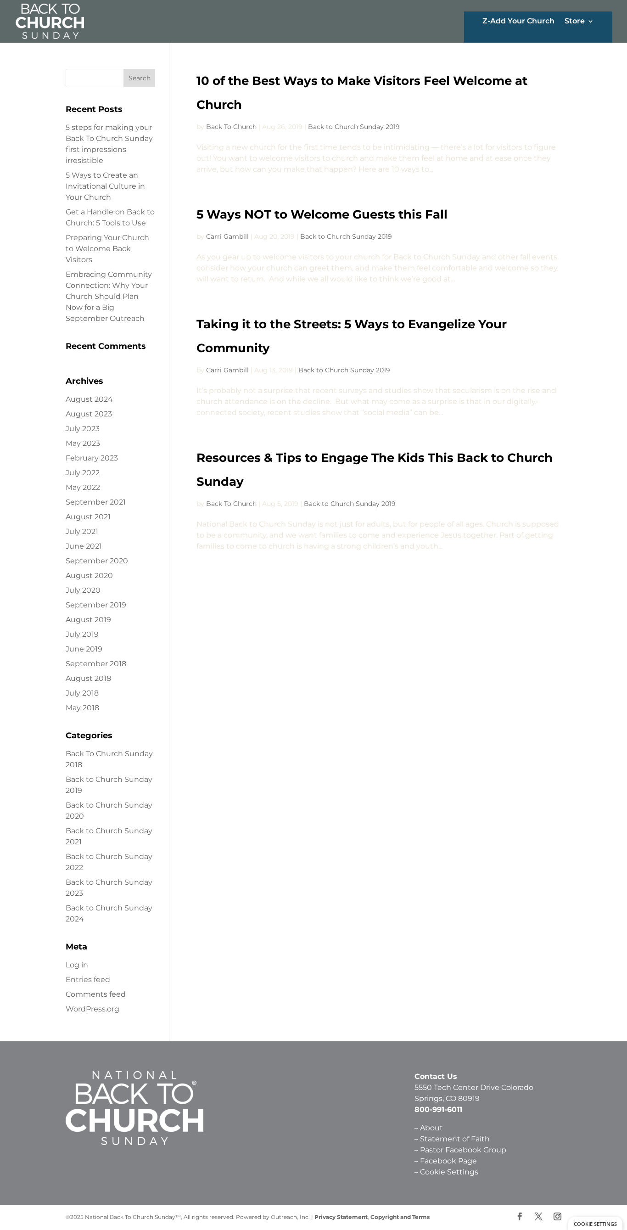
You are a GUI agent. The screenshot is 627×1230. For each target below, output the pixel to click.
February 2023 (92, 458)
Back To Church (231, 127)
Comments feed (96, 994)
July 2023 (83, 428)
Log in (77, 964)
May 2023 (83, 443)
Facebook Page (448, 1161)
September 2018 (96, 663)
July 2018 (82, 693)
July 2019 (82, 634)
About (431, 1127)
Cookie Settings (449, 1172)
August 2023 (89, 414)
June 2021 (84, 546)
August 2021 (88, 516)
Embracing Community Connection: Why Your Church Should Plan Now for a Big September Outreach (109, 296)
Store (575, 21)
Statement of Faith (456, 1139)
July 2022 (83, 472)
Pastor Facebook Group (463, 1150)
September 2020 (97, 560)
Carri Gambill (227, 236)
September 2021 (96, 502)
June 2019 (84, 649)
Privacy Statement (341, 1216)
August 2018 (88, 678)
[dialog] (595, 1223)
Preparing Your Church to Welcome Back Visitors (107, 248)
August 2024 (89, 399)
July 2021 (82, 531)
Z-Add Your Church (518, 21)
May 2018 (82, 707)
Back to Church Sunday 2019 (354, 127)
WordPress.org (92, 1009)
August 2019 (88, 619)
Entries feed (88, 979)
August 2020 (89, 575)
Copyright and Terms (400, 1216)
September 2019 (96, 605)
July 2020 (83, 590)
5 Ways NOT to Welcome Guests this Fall (322, 214)
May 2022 (83, 487)
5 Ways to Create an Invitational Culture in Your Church (105, 186)
